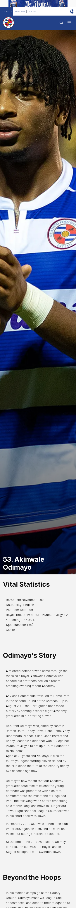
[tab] (6, 11)
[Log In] (72, 11)
